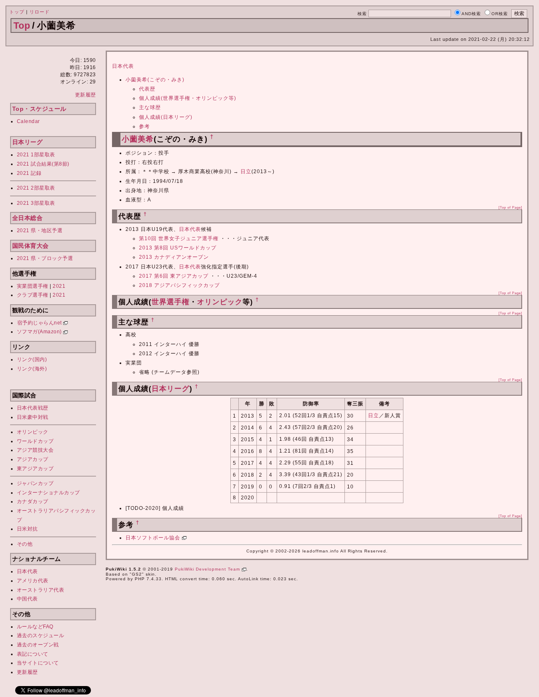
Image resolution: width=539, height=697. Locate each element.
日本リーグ (27, 142)
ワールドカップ (35, 441)
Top (21, 25)
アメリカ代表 (32, 581)
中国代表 (27, 599)
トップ (16, 11)
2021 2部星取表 (36, 188)
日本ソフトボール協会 (153, 538)
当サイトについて (38, 663)
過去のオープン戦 (38, 645)
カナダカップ (32, 501)
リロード (39, 11)
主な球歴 (150, 107)
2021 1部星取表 (36, 155)
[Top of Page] (510, 207)
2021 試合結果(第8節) (43, 164)
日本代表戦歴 (32, 408)
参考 (144, 126)
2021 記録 (29, 173)
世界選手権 (170, 302)
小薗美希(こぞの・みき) (154, 80)
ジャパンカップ (35, 483)
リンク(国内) (32, 359)
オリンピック (32, 432)
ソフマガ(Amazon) (40, 332)
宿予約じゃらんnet (40, 323)
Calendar (28, 121)
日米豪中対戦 (32, 417)
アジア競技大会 (35, 450)
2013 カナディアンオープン (174, 257)
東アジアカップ (35, 469)
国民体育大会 (30, 245)
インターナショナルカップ (48, 493)
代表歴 (147, 89)
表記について (32, 654)
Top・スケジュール (39, 108)
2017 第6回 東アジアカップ (173, 276)
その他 (25, 544)
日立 (245, 171)
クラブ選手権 (32, 295)
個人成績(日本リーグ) (165, 117)
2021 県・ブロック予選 (45, 258)
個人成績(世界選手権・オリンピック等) (187, 98)
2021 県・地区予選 (40, 230)
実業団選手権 (32, 286)
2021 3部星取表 (36, 203)
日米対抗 (27, 529)
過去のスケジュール (40, 635)
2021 (59, 286)
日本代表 (27, 571)
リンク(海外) (32, 369)
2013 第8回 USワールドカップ (177, 248)
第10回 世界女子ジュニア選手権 (179, 238)
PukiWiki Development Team (208, 569)
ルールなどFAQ (35, 627)
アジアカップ (32, 459)
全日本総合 (27, 217)
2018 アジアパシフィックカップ (179, 285)
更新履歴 (85, 95)
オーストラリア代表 (40, 590)
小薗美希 (138, 139)
